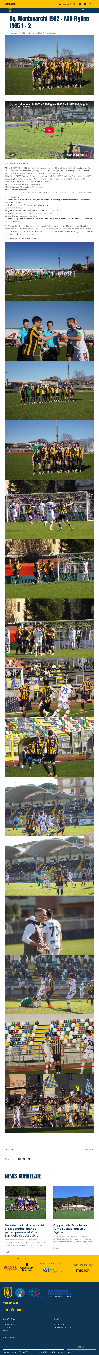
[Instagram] (90, 3)
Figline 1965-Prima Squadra (43, 33)
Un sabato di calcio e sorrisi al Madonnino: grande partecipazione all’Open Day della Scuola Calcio (24, 1230)
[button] (83, 10)
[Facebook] (79, 3)
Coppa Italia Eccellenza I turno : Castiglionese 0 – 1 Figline (71, 1229)
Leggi (7, 1251)
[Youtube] (85, 3)
